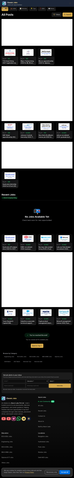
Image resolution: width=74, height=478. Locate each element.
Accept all (64, 472)
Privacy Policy (29, 472)
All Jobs (40, 405)
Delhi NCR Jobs (43, 457)
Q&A (42, 8)
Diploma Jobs (59, 356)
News (51, 8)
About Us (41, 421)
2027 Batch (17, 361)
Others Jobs (5, 462)
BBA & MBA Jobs (47, 356)
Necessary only (51, 472)
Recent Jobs (42, 411)
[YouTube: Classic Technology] (9, 419)
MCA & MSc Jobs (34, 356)
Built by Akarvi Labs (44, 426)
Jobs (13, 8)
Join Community (47, 401)
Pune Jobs (41, 447)
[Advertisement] (37, 32)
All (5, 8)
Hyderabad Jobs (43, 441)
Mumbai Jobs (42, 452)
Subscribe (60, 385)
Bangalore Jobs (43, 436)
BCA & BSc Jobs (21, 356)
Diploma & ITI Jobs (7, 457)
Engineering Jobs (9, 356)
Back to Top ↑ (37, 346)
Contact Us (41, 416)
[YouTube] (4, 419)
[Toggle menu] (69, 3)
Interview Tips (27, 361)
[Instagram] (14, 419)
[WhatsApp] (19, 419)
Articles (23, 8)
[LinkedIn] (29, 419)
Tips (33, 8)
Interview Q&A (38, 361)
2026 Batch (7, 361)
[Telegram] (24, 419)
